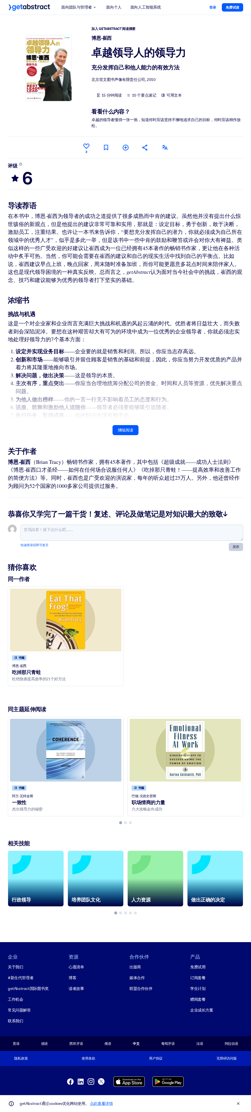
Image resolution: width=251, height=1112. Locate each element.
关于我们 (15, 967)
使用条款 (88, 1058)
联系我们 (15, 1021)
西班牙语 (76, 1044)
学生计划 (197, 988)
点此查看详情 (101, 1103)
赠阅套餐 (197, 999)
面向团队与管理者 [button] (76, 7)
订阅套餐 (197, 977)
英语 (16, 1044)
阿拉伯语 (231, 1044)
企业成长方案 (201, 1010)
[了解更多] (20, 164)
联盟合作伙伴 (140, 988)
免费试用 (197, 967)
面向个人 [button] (113, 7)
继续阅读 (125, 430)
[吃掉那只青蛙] (65, 620)
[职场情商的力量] (185, 750)
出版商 (135, 967)
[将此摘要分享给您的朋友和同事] (145, 147)
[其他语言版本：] (165, 147)
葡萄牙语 (168, 1044)
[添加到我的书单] (125, 147)
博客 (72, 977)
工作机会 (15, 999)
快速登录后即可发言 (34, 545)
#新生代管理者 (20, 977)
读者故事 (76, 988)
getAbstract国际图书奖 (28, 988)
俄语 (107, 1044)
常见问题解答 (19, 1010)
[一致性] (65, 750)
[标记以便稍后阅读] (106, 147)
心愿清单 (76, 967)
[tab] (120, 822)
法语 (199, 1044)
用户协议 (156, 1058)
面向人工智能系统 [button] (145, 7)
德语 (44, 1044)
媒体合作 (137, 977)
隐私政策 (21, 1058)
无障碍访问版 (226, 1058)
